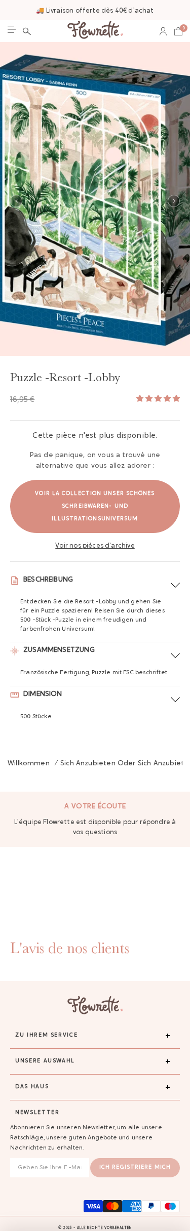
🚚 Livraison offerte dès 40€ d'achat (95, 11)
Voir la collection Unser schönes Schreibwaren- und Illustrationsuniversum (95, 506)
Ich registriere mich (135, 1167)
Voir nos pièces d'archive (95, 546)
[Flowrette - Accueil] (95, 31)
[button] (26, 31)
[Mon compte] (163, 31)
